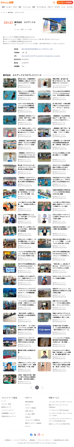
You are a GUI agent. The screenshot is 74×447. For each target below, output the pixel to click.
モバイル (69, 7)
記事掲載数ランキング (8, 413)
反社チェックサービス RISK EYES (59, 424)
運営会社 (8, 440)
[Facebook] (31, 435)
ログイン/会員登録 (66, 2)
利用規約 (32, 440)
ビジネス (57, 7)
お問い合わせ (29, 411)
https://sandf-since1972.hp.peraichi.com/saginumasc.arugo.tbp (41, 56)
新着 (3, 7)
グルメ (15, 7)
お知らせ (28, 417)
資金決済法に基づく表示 (61, 440)
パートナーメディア (8, 410)
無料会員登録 (29, 402)
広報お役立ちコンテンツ (9, 416)
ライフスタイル (41, 7)
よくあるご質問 (30, 414)
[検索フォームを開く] (54, 2)
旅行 (20, 7)
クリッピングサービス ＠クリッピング (60, 402)
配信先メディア (6, 407)
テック (63, 7)
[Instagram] (39, 435)
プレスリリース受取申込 (32, 420)
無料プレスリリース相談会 (33, 423)
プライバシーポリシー (44, 440)
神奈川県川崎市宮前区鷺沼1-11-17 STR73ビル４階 (37, 49)
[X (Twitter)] (35, 435)
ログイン (28, 405)
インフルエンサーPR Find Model (59, 410)
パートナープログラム (20, 440)
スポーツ (50, 7)
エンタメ (9, 7)
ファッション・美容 (29, 7)
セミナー (28, 426)
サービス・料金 (6, 404)
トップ (3, 12)
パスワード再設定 (30, 408)
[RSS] (43, 435)
